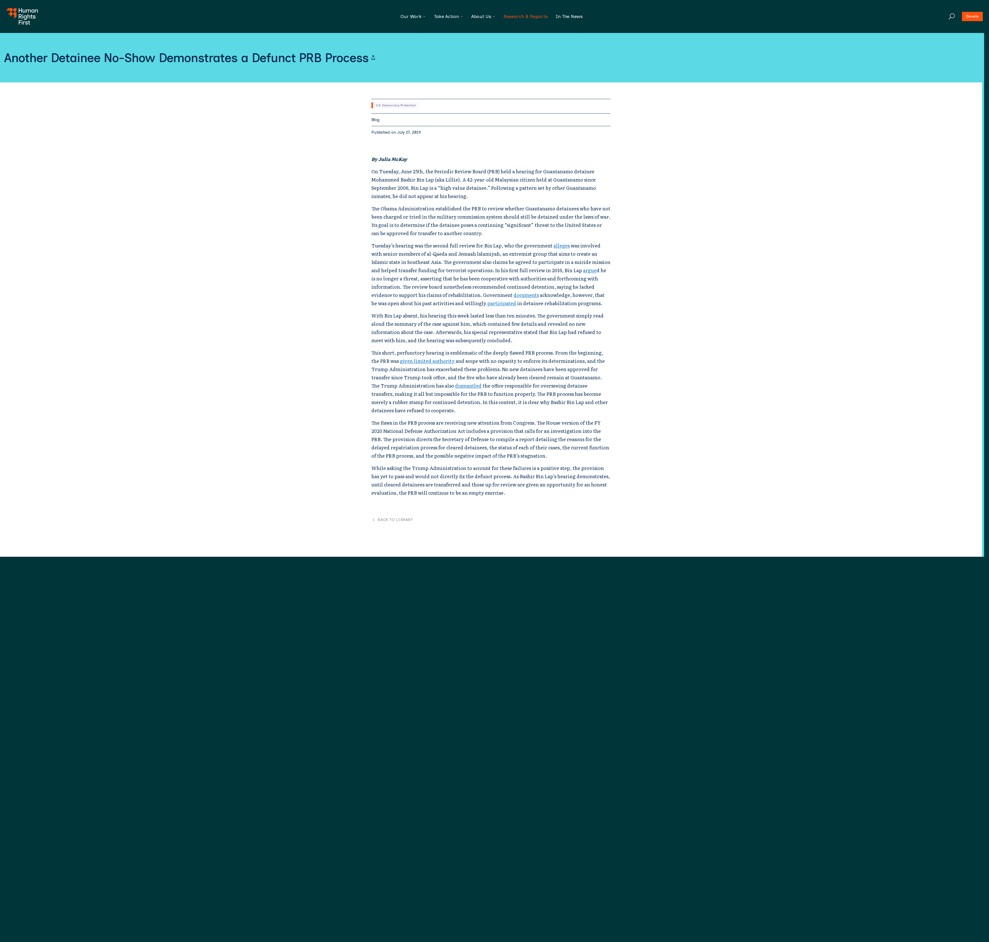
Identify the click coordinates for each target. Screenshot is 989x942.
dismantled (468, 385)
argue (589, 270)
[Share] (373, 57)
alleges (561, 245)
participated (501, 303)
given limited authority (427, 360)
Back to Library (395, 520)
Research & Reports (526, 16)
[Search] (951, 16)
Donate (972, 16)
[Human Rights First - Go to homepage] (22, 16)
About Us (481, 16)
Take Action (446, 16)
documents (526, 295)
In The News (569, 16)
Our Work (411, 16)
